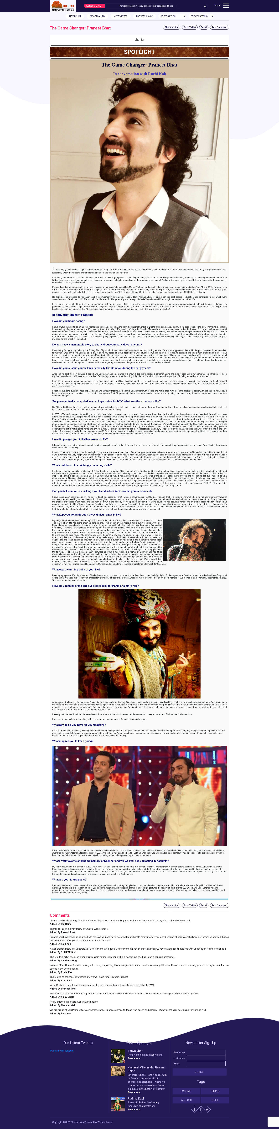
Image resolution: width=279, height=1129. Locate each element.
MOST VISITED (120, 16)
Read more (134, 1058)
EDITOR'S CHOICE (144, 16)
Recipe (214, 1100)
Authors (186, 1100)
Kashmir (186, 1091)
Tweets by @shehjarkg (61, 1050)
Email (204, 27)
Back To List (190, 27)
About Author (172, 27)
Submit (200, 1072)
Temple (215, 1091)
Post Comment (219, 27)
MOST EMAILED (97, 16)
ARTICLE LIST (75, 16)
